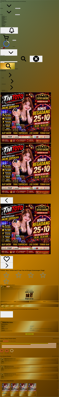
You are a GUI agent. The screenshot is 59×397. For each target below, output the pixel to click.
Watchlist (3, 18)
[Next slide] (58, 389)
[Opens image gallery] (0, 255)
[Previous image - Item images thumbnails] (6, 200)
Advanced (16, 68)
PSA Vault (3, 26)
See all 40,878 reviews (55, 356)
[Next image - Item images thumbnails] (6, 265)
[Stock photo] (25, 117)
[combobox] (8, 61)
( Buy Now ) (5, 303)
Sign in (3, 1)
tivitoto (25, 1)
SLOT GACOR (22, 1)
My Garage (3, 23)
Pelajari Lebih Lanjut (56, 338)
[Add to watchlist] (6, 259)
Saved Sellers (4, 22)
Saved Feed (3, 21)
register (6, 1)
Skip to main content (3, 0)
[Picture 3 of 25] (25, 168)
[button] (7, 66)
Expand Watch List (18, 8)
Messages (3, 25)
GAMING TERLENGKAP (15, 1)
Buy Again (3, 19)
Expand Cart (14, 40)
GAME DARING (10, 1)
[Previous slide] (1, 389)
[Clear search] (36, 59)
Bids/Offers (3, 17)
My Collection (4, 24)
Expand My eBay (17, 14)
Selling (3, 20)
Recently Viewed (4, 16)
